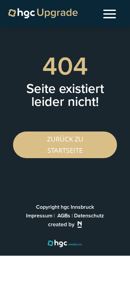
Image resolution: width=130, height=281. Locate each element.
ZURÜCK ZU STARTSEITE (65, 145)
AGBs (63, 215)
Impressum (39, 215)
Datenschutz (89, 215)
